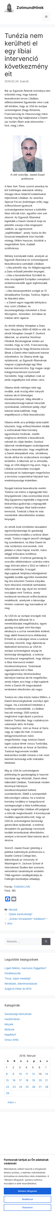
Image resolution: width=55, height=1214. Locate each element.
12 (33, 1073)
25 (27, 1086)
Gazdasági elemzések (18, 1014)
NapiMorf (10, 1034)
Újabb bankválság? (20, 914)
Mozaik (13, 909)
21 (46, 1080)
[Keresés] (46, 941)
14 (46, 1073)
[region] (27, 1184)
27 (40, 1086)
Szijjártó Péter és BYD (18, 988)
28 (46, 1086)
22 (7, 1086)
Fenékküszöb (13, 973)
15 (7, 1080)
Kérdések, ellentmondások (21, 983)
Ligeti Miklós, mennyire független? (25, 968)
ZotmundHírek (30, 7)
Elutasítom (27, 1207)
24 (20, 1086)
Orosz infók (11, 1039)
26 (33, 1086)
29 (7, 1093)
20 (40, 1080)
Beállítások (27, 1199)
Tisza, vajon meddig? (18, 978)
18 (27, 1080)
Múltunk (9, 1029)
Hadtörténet (12, 1019)
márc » (12, 1102)
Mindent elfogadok (27, 1191)
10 (20, 1073)
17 (20, 1080)
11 (27, 1073)
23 (14, 1086)
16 (14, 1080)
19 (33, 1080)
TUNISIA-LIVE (22, 886)
